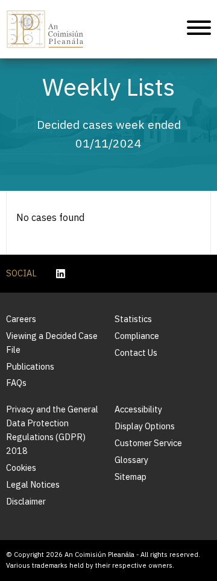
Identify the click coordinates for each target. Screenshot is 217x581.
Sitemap (130, 476)
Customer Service (148, 443)
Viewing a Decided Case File (52, 342)
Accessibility (138, 409)
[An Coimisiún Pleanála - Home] (45, 29)
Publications (30, 366)
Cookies (21, 467)
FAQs (16, 382)
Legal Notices (33, 484)
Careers (21, 319)
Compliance (137, 335)
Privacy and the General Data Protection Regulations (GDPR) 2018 (52, 429)
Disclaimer (26, 501)
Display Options (145, 426)
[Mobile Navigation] (199, 29)
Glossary (131, 459)
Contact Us (136, 352)
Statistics (133, 319)
